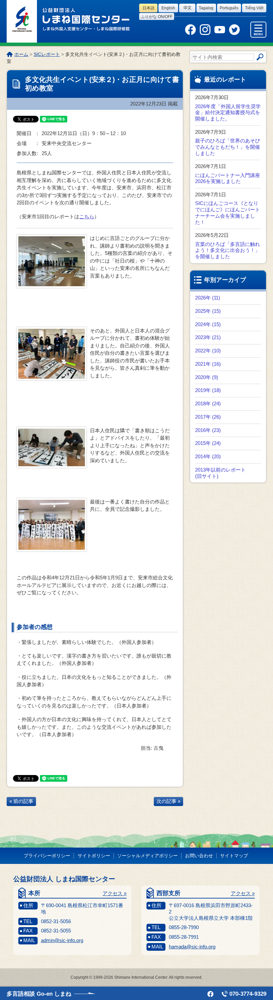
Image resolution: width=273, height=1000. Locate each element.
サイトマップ (234, 855)
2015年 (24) (208, 443)
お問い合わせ (199, 855)
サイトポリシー (94, 855)
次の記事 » (168, 801)
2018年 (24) (208, 403)
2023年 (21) (208, 337)
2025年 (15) (208, 311)
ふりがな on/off (156, 16)
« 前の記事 (21, 801)
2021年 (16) (208, 364)
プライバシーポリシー (47, 855)
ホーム (21, 54)
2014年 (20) (208, 456)
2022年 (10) (208, 350)
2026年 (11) (207, 297)
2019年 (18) (208, 390)
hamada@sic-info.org (192, 946)
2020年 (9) (206, 377)
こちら (86, 216)
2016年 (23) (208, 430)
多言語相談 (39, 994)
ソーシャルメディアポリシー (147, 855)
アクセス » (115, 893)
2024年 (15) (208, 324)
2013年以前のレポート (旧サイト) (220, 473)
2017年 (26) (208, 417)
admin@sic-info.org (62, 940)
